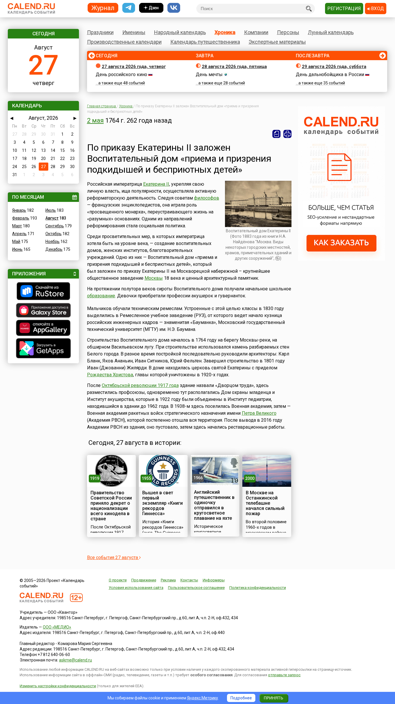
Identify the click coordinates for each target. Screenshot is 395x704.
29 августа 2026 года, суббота (334, 66)
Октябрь (53, 233)
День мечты (209, 74)
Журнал (103, 7)
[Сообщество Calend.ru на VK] (173, 8)
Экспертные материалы (277, 42)
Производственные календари (124, 42)
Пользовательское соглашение (196, 587)
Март (17, 226)
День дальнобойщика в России (330, 74)
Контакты (189, 580)
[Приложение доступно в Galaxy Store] (43, 311)
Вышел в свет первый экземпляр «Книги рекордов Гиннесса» (162, 503)
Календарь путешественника (205, 42)
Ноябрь (52, 241)
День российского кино (121, 74)
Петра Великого (259, 413)
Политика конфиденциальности (257, 587)
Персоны (288, 32)
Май (16, 241)
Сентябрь (54, 226)
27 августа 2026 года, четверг (134, 66)
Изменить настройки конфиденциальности (58, 686)
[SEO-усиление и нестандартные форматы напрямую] (341, 259)
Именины (133, 32)
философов (206, 198)
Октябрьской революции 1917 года (140, 385)
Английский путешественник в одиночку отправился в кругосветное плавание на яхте (214, 505)
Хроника (225, 32)
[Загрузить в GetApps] (43, 349)
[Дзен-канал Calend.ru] (151, 8)
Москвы (154, 278)
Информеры (214, 580)
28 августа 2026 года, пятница (234, 66)
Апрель (19, 233)
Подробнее (241, 698)
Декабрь (53, 249)
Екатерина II (156, 184)
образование (101, 295)
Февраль (20, 218)
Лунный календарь (331, 32)
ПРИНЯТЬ (273, 698)
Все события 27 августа (113, 557)
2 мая (95, 120)
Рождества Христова (110, 374)
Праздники (100, 32)
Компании (256, 32)
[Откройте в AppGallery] (43, 329)
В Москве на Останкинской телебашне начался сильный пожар (265, 503)
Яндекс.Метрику (202, 698)
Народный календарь (180, 32)
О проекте (118, 580)
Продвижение (143, 580)
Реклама (168, 580)
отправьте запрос (284, 675)
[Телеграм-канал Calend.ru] (128, 8)
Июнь (17, 249)
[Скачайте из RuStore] (43, 291)
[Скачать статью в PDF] (276, 134)
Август (51, 218)
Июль (50, 210)
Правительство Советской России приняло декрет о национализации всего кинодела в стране (111, 505)
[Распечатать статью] (287, 134)
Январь (19, 210)
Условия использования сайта (136, 587)
